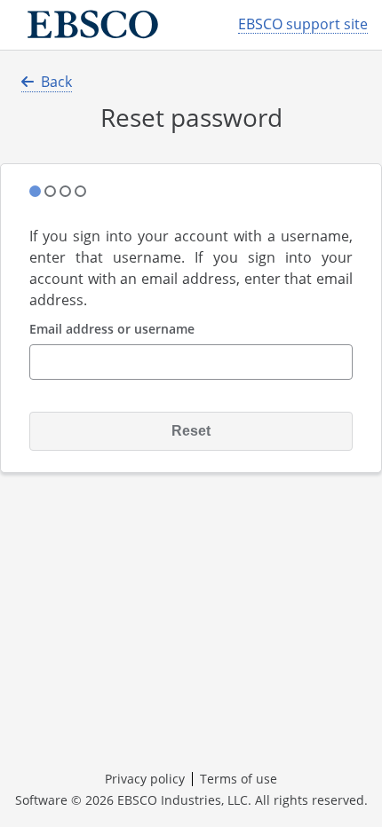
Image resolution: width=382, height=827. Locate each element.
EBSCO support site (303, 24)
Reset (191, 430)
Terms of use (238, 778)
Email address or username (112, 329)
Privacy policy (145, 778)
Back (56, 81)
